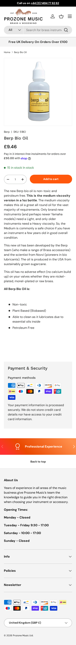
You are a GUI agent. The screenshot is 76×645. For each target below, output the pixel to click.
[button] (61, 16)
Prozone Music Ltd (23, 635)
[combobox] (38, 30)
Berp (7, 132)
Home (7, 52)
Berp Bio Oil (20, 52)
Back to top (38, 461)
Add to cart (50, 179)
